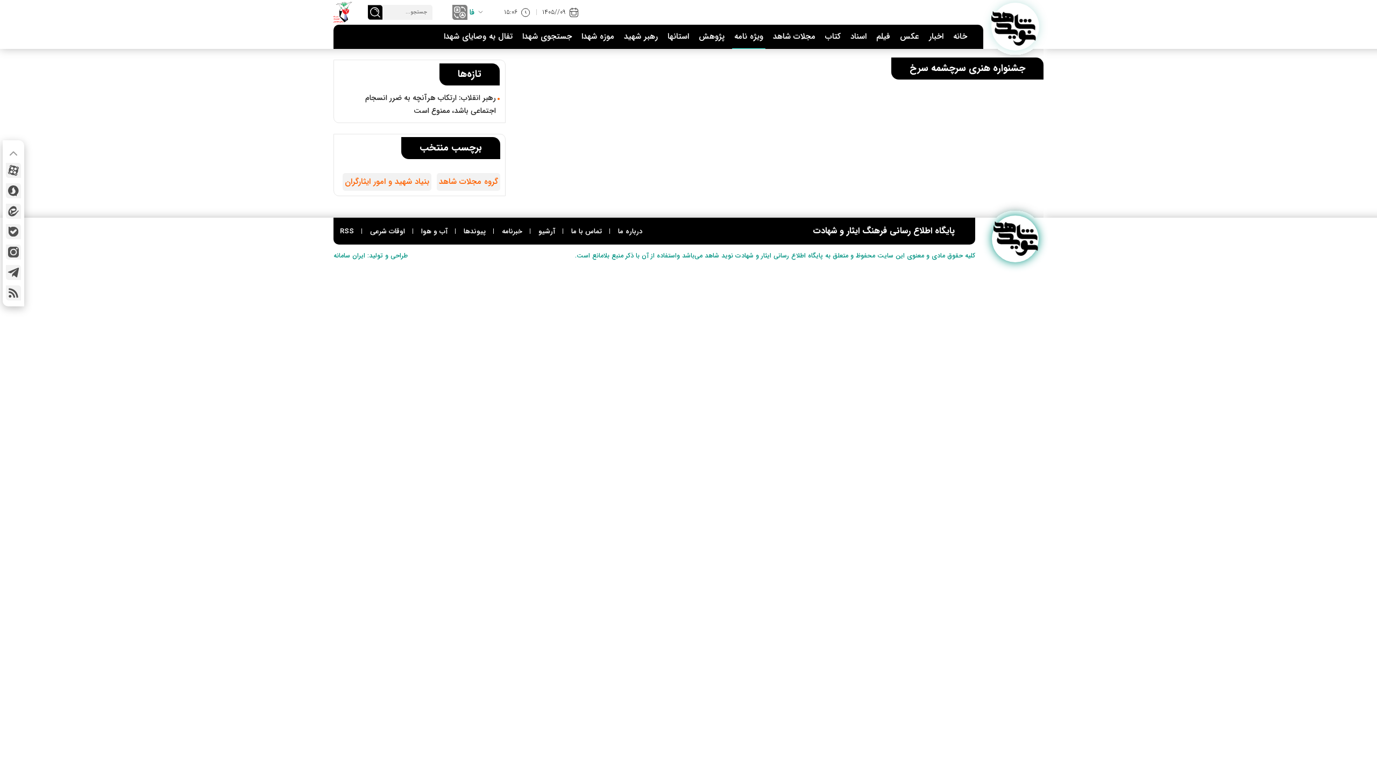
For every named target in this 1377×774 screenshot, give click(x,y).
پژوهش (712, 36)
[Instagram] (13, 252)
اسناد (858, 36)
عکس (909, 36)
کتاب (833, 36)
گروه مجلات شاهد (468, 181)
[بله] (13, 231)
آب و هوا (434, 231)
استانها (678, 36)
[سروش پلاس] (13, 190)
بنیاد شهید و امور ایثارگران (387, 181)
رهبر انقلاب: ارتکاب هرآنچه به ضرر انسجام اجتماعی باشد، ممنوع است (430, 104)
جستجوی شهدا (547, 36)
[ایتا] (13, 211)
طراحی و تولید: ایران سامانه (370, 255)
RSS (347, 231)
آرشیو (546, 231)
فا (472, 12)
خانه (960, 36)
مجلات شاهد (794, 36)
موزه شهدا (597, 36)
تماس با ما (586, 231)
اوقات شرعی (387, 231)
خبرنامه (512, 231)
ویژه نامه (748, 36)
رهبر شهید (641, 36)
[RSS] (13, 292)
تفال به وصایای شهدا (478, 36)
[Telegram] (13, 272)
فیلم (883, 36)
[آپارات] (13, 170)
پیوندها (475, 231)
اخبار (936, 36)
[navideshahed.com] (1015, 27)
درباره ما (630, 231)
